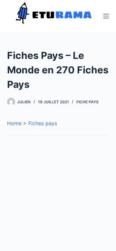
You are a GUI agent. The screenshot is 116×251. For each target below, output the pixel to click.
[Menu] (106, 16)
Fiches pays (42, 123)
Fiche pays (87, 101)
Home (14, 123)
